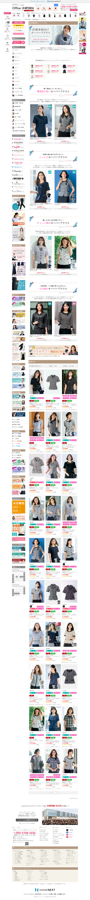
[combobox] (45, 5)
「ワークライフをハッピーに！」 (38, 1)
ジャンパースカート (71, 856)
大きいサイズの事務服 (19, 854)
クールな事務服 (17, 856)
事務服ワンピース (70, 850)
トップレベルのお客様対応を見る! (26, 820)
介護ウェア (17, 877)
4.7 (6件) (38, 534)
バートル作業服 (44, 872)
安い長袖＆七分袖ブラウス (17, 301)
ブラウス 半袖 (43, 851)
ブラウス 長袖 (43, 854)
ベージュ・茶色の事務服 (17, 441)
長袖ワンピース (70, 855)
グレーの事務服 (16, 438)
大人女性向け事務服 (18, 858)
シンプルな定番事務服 (17, 335)
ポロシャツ (43, 864)
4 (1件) (70, 492)
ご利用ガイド (56, 830)
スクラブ (29, 873)
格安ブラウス (43, 856)
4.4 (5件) (54, 449)
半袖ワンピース (70, 854)
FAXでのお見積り (44, 835)
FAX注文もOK (15, 541)
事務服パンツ (56, 861)
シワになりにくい (18, 859)
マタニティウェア (18, 863)
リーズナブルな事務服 (19, 851)
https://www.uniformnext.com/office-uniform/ (23, 840)
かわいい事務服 (17, 855)
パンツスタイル (16, 211)
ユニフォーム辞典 (44, 879)
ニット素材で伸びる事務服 (17, 226)
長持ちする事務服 (16, 417)
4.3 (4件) (54, 702)
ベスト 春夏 (30, 851)
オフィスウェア (17, 850)
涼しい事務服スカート (17, 376)
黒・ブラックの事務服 (17, 436)
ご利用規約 (56, 843)
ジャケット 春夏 (31, 857)
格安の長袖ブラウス (16, 472)
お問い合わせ (74, 9)
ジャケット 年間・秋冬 (32, 858)
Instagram (70, 834)
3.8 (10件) (71, 449)
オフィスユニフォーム (26, 812)
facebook (70, 832)
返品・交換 (43, 836)
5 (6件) (70, 744)
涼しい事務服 (17, 860)
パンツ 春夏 (56, 862)
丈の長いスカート (16, 275)
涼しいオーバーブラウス (17, 370)
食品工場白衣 (17, 880)
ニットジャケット (31, 861)
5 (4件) (70, 660)
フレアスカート (57, 854)
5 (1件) (54, 576)
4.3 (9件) (54, 407)
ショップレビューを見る (18, 33)
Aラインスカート (57, 855)
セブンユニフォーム (44, 877)
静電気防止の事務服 (16, 424)
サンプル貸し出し (16, 536)
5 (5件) (70, 407)
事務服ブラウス (44, 850)
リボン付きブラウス (44, 855)
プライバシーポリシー (58, 833)
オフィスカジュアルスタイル (18, 241)
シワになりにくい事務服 (17, 411)
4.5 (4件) (38, 449)
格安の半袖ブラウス (16, 306)
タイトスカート (57, 856)
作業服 (16, 872)
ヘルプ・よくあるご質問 (59, 835)
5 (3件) (37, 576)
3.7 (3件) (54, 534)
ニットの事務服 (17, 862)
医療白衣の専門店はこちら (17, 557)
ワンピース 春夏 (70, 851)
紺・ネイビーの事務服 (17, 433)
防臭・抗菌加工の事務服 (17, 405)
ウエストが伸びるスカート (17, 290)
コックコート (30, 877)
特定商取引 (56, 836)
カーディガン (30, 863)
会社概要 (56, 831)
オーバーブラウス (44, 858)
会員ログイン (56, 840)
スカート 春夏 (56, 851)
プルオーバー (43, 862)
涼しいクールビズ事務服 (17, 388)
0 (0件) (37, 702)
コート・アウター (70, 860)
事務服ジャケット (31, 856)
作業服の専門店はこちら (17, 551)
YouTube (70, 836)
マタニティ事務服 (16, 360)
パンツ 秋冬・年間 (57, 863)
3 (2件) (37, 618)
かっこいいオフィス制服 (17, 329)
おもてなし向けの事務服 (17, 317)
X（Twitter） (71, 830)
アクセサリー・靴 (70, 858)
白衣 (15, 875)
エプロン (29, 876)
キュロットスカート (58, 859)
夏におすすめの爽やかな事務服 (18, 382)
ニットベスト (30, 854)
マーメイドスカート (58, 858)
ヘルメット (30, 880)
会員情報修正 (56, 841)
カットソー (30, 864)
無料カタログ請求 (44, 840)
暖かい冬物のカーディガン (17, 483)
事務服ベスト (30, 850)
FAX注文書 (43, 831)
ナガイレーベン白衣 (44, 876)
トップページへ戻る (58, 838)
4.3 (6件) (38, 407)
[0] (82, 17)
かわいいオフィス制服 (17, 323)
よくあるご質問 (16, 521)
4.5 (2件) (38, 492)
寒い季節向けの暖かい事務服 (18, 489)
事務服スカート (57, 850)
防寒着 (16, 873)
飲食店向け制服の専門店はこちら (19, 563)
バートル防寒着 (44, 873)
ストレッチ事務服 (16, 419)
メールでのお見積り (45, 833)
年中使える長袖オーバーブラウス (19, 494)
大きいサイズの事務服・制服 (18, 260)
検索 (56, 5)
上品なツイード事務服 (17, 341)
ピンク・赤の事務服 (16, 443)
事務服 (16, 876)
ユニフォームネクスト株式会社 (28, 823)
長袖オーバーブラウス (45, 861)
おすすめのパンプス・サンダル (18, 351)
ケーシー (29, 875)
